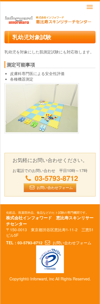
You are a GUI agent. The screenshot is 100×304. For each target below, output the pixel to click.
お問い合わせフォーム (55, 187)
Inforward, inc (42, 278)
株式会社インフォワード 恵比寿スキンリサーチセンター (50, 221)
